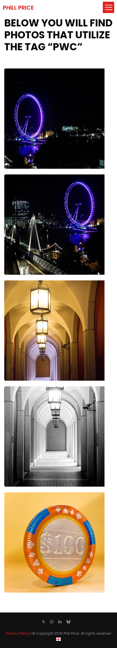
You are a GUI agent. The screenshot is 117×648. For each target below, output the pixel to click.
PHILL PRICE (18, 8)
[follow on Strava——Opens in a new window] (43, 622)
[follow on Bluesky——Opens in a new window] (68, 622)
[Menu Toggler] (108, 7)
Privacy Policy (18, 633)
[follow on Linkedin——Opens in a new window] (60, 622)
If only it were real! (23, 496)
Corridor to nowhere (25, 390)
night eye (14, 72)
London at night (20, 178)
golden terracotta (23, 284)
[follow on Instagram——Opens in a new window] (51, 622)
